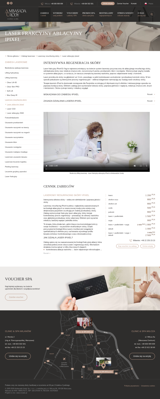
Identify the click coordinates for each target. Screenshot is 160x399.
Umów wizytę (108, 3)
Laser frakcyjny (11, 176)
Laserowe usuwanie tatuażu (16, 157)
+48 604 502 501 (87, 4)
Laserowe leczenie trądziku (15, 162)
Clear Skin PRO (13, 87)
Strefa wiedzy (125, 14)
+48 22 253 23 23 (148, 240)
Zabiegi (44, 14)
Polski (151, 4)
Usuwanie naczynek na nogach (17, 132)
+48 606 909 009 (57, 4)
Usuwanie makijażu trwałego (16, 152)
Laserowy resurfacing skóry (16, 100)
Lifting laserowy (11, 78)
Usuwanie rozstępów (13, 147)
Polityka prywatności (131, 386)
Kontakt (134, 4)
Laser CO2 (11, 109)
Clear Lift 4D (12, 82)
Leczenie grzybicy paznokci (16, 172)
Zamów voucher (16, 297)
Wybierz (57, 14)
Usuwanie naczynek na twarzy (17, 127)
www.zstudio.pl (21, 393)
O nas (142, 14)
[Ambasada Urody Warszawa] (15, 14)
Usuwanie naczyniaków (14, 137)
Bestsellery (106, 14)
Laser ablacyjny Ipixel (15, 104)
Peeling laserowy (11, 167)
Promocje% (88, 14)
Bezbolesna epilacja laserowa (16, 68)
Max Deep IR (12, 95)
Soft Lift (10, 91)
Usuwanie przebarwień (14, 123)
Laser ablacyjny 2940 (15, 113)
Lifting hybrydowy (12, 73)
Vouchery (72, 14)
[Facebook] (8, 3)
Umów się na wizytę (18, 356)
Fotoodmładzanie (12, 118)
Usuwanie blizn (11, 142)
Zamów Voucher (123, 4)
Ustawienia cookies (148, 386)
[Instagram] (11, 3)
